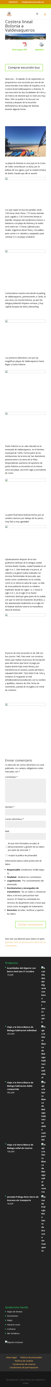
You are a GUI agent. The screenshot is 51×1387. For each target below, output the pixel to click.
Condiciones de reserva (24, 1364)
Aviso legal (11, 1357)
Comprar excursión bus (24, 67)
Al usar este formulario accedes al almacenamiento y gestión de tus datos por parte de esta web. (26, 847)
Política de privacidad (31, 1357)
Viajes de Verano (14, 1311)
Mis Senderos (13, 1333)
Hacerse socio (13, 1324)
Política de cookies (24, 1360)
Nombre (9, 807)
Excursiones (12, 1315)
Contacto (11, 1329)
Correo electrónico (14, 819)
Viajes (9, 1320)
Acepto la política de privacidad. (22, 855)
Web (7, 831)
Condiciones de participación (24, 1367)
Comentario (11, 777)
